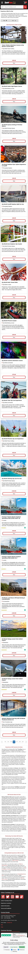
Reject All (6, 947)
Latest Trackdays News (6, 900)
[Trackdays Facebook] (3, 898)
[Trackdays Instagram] (12, 898)
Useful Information (5, 905)
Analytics (14, 949)
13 (5, 741)
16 (14, 741)
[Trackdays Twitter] (8, 898)
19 (22, 741)
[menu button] (2, 2)
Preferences (21, 949)
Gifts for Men (15, 860)
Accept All (22, 947)
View (14, 63)
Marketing (15, 951)
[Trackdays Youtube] (17, 898)
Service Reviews (21, 935)
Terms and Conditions (6, 908)
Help (2, 927)
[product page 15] (2, 741)
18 (19, 741)
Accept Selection (13, 947)
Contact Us (9, 922)
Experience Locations (6, 903)
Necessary (7, 949)
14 (8, 741)
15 (11, 741)
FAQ (2, 924)
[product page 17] (26, 741)
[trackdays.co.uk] (10, 3)
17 (16, 741)
